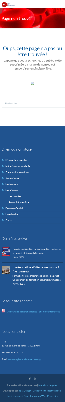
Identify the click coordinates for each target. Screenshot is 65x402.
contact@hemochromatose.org (24, 359)
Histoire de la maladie (16, 160)
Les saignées (15, 196)
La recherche (12, 214)
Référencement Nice (17, 395)
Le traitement (12, 190)
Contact (9, 220)
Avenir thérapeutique (19, 202)
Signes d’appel (13, 178)
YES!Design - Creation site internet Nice (40, 390)
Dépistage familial (14, 208)
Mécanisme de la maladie (18, 166)
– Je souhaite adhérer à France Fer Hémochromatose (32, 311)
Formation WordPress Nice (44, 395)
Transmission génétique (17, 172)
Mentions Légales (47, 385)
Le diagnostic (12, 184)
